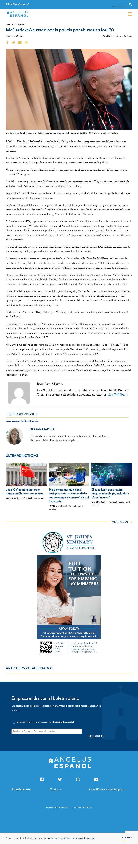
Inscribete (96, 736)
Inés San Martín (14, 36)
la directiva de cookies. (83, 838)
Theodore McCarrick (29, 421)
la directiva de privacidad (59, 838)
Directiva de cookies (82, 807)
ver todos (120, 521)
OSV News (54, 506)
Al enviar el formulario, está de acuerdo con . (45, 722)
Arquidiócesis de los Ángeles (106, 789)
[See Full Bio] (127, 395)
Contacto (56, 789)
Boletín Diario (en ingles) (17, 4)
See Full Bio (116, 395)
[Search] (130, 4)
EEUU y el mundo (15, 24)
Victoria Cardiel (13, 498)
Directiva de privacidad (57, 807)
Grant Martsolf (98, 502)
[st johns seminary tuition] (69, 654)
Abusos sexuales (12, 421)
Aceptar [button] (127, 837)
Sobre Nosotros (21, 789)
